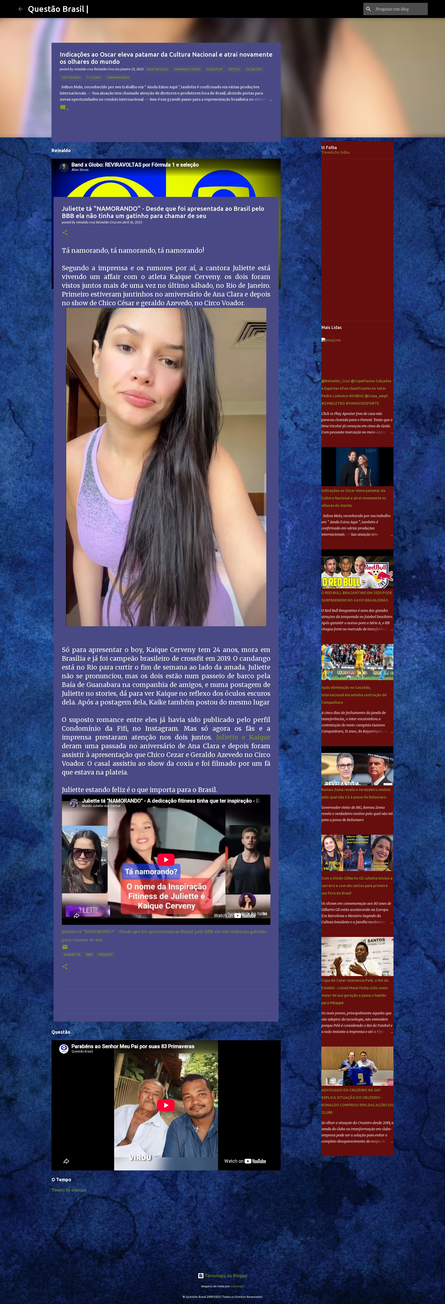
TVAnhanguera (118, 77)
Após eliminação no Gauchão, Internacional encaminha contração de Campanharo (354, 695)
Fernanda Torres (187, 69)
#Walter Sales (157, 69)
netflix (234, 69)
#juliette (72, 954)
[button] (65, 232)
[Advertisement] (304, 222)
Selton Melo (71, 77)
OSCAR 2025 (254, 69)
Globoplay (215, 69)
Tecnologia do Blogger (225, 1275)
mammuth (237, 1286)
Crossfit (105, 954)
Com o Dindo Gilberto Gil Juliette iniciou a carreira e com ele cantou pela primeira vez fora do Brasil (356, 885)
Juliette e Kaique (243, 737)
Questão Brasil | (58, 8)
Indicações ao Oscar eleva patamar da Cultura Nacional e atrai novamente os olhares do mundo (353, 498)
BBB (89, 954)
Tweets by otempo (69, 1190)
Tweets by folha (335, 152)
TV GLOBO (94, 77)
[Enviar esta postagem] (65, 949)
